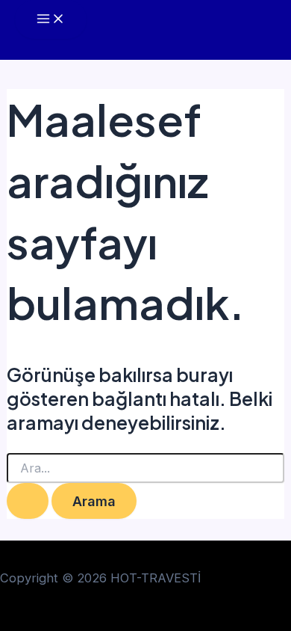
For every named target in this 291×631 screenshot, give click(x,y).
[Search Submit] (27, 501)
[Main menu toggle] (51, 19)
